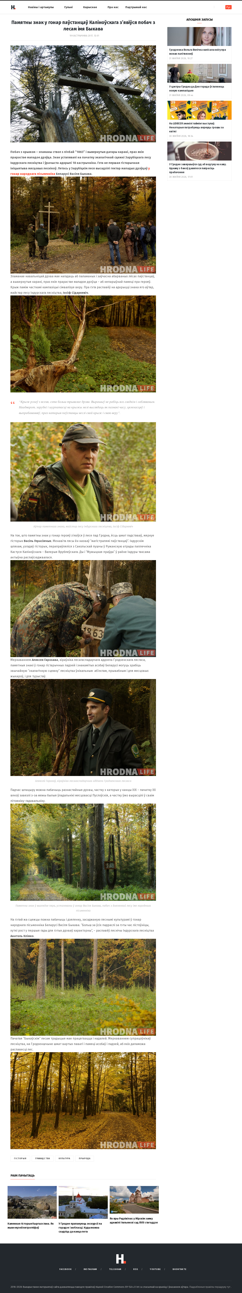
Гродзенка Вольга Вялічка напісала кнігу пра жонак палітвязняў (197, 51)
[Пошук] (217, 7)
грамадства (42, 1158)
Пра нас (113, 7)
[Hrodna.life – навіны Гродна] (13, 7)
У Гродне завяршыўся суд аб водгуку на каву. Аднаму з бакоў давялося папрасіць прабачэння (197, 168)
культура (64, 1158)
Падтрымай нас (136, 7)
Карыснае (90, 7)
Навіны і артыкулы (41, 7)
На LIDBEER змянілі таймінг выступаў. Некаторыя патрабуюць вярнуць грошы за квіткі (196, 127)
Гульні (68, 7)
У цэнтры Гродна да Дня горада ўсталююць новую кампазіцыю (196, 88)
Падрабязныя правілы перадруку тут (210, 1286)
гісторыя (20, 1158)
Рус (228, 7)
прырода (85, 1158)
